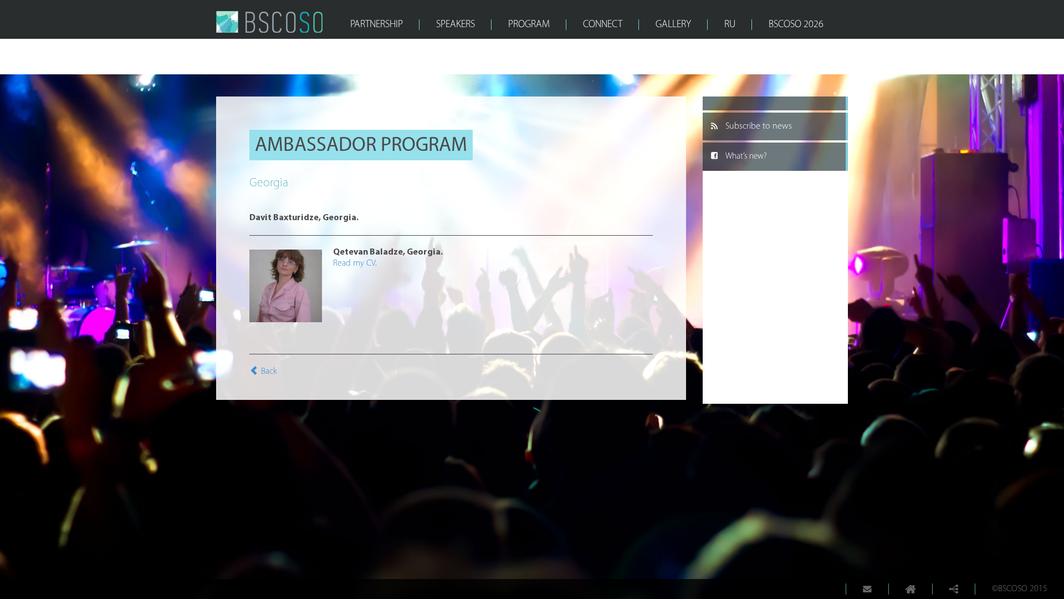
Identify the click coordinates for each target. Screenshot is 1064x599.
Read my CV (354, 263)
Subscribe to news (758, 126)
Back (269, 371)
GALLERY (673, 25)
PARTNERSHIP (376, 25)
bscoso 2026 (796, 25)
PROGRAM (529, 25)
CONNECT (602, 25)
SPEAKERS (455, 25)
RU (729, 25)
